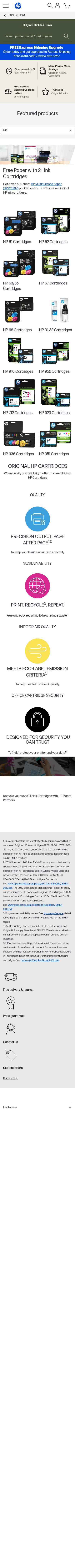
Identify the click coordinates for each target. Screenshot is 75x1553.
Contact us (10, 1042)
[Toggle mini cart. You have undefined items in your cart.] (67, 6)
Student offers (13, 1068)
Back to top (10, 1078)
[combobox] (37, 130)
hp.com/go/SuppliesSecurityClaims (40, 960)
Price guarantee (14, 1016)
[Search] (50, 6)
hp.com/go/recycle (53, 913)
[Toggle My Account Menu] (57, 5)
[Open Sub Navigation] (6, 6)
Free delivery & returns (18, 990)
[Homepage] (18, 5)
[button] (37, 1107)
